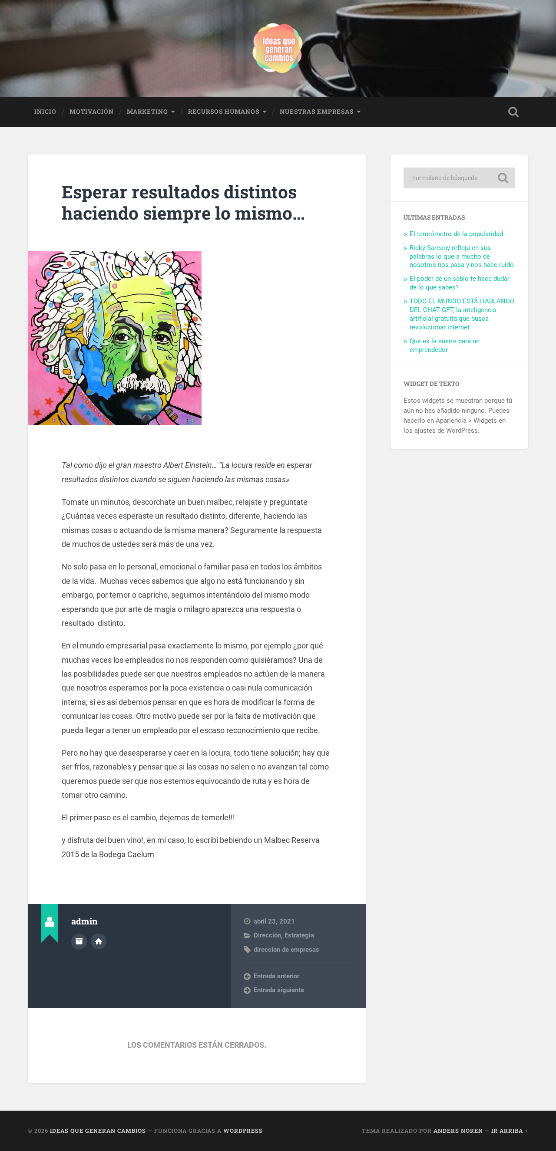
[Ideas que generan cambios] (278, 49)
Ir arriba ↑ (509, 1130)
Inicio (45, 111)
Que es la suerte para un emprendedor (445, 345)
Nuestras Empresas (317, 111)
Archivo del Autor (79, 941)
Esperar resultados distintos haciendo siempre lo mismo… (183, 202)
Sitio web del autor (98, 941)
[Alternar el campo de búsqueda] (513, 112)
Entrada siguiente (279, 990)
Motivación (92, 111)
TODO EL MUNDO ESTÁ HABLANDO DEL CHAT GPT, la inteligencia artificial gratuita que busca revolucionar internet (462, 314)
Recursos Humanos (223, 111)
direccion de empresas (286, 950)
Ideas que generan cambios (98, 1130)
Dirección (267, 935)
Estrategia (299, 935)
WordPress (243, 1130)
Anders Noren (458, 1130)
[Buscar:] (459, 178)
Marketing (147, 111)
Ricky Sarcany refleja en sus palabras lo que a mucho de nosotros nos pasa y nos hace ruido (462, 256)
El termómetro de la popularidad (456, 234)
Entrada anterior (276, 976)
